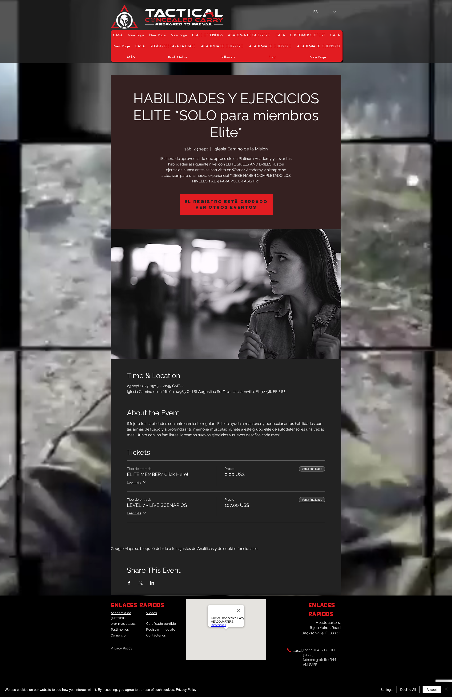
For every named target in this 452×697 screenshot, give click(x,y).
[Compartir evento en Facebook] (129, 583)
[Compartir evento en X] (140, 583)
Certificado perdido (161, 623)
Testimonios (120, 629)
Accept (432, 689)
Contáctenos (156, 635)
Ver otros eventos (226, 207)
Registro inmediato (160, 629)
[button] (308, 35)
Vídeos (151, 613)
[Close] (446, 689)
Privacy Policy (121, 648)
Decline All (408, 689)
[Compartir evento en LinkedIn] (152, 583)
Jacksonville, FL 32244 (321, 633)
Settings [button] (386, 689)
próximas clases (123, 623)
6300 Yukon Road (325, 627)
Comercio (118, 635)
